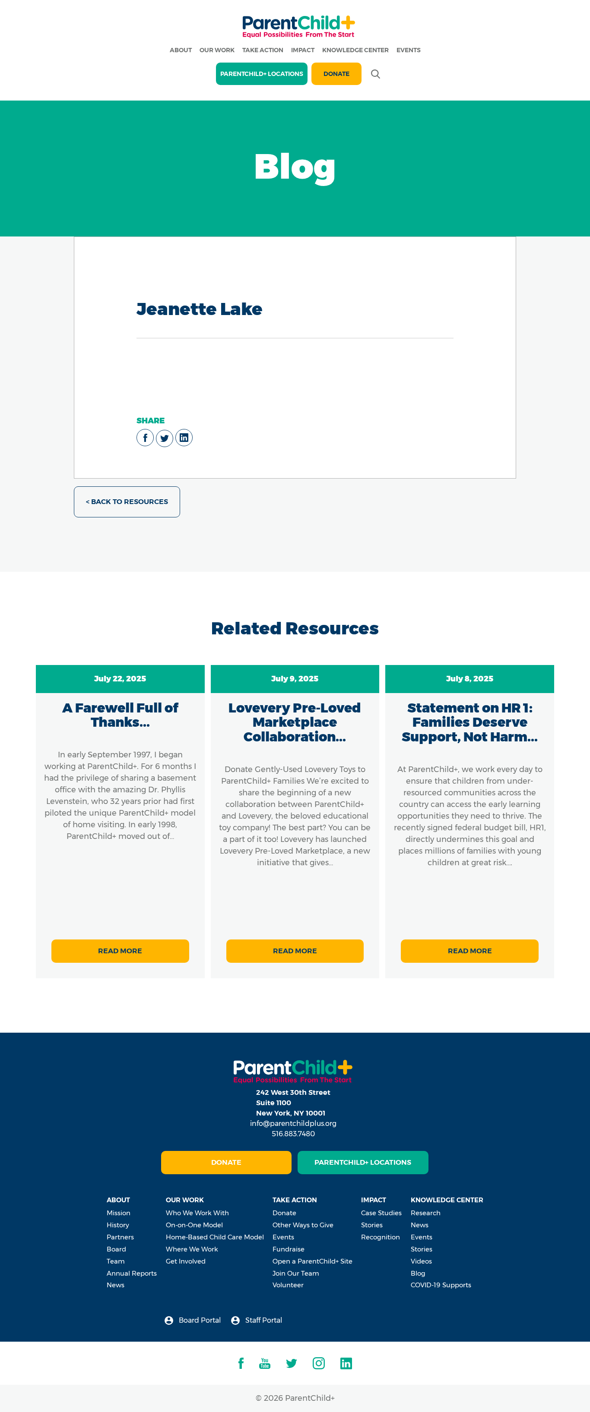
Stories (372, 1225)
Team (116, 1261)
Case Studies (381, 1213)
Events (409, 50)
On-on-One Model (194, 1225)
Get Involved (186, 1261)
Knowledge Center (355, 50)
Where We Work (192, 1249)
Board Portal (199, 1320)
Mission (118, 1213)
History (118, 1225)
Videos (421, 1261)
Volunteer (288, 1285)
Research (426, 1213)
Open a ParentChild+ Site (312, 1261)
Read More (120, 951)
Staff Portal (263, 1320)
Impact (302, 50)
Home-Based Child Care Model (215, 1237)
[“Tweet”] (164, 438)
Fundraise (289, 1249)
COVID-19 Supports (441, 1285)
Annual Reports (132, 1273)
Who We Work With (197, 1213)
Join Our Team (296, 1273)
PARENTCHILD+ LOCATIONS (261, 74)
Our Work (217, 50)
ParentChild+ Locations (362, 1162)
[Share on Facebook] (145, 437)
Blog (418, 1273)
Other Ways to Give (303, 1225)
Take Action (262, 50)
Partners (120, 1237)
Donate (336, 74)
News (115, 1285)
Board (116, 1249)
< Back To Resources (127, 502)
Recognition (380, 1237)
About (181, 50)
